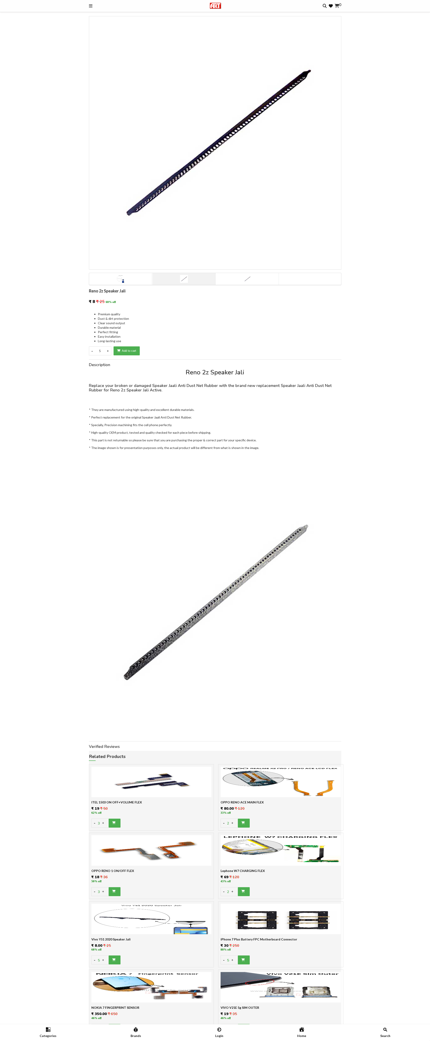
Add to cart (129, 350)
